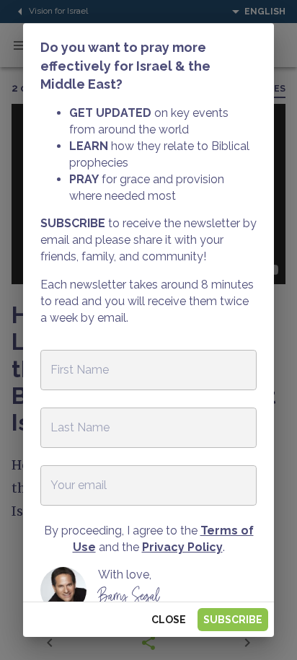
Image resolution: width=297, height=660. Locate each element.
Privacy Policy (182, 547)
